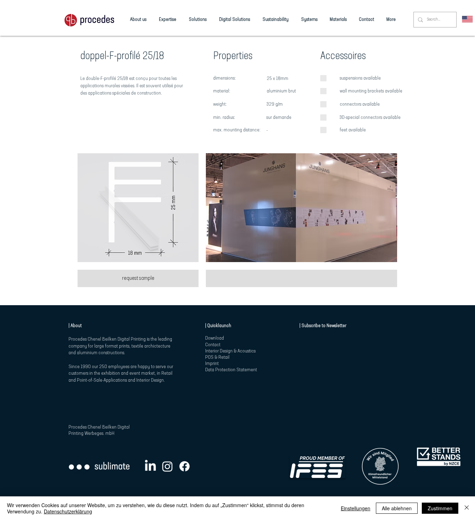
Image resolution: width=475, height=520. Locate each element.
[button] (138, 207)
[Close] (466, 508)
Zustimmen (440, 508)
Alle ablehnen (397, 508)
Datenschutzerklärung (68, 511)
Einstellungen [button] (355, 508)
